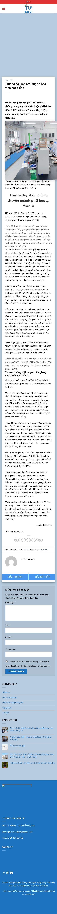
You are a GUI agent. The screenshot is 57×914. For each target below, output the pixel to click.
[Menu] (3, 8)
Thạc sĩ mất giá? (17, 745)
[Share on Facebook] (21, 540)
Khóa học (6, 692)
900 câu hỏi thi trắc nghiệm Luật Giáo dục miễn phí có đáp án (15, 577)
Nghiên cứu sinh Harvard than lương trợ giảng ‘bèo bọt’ (30, 738)
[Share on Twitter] (26, 540)
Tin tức (8, 81)
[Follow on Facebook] (4, 873)
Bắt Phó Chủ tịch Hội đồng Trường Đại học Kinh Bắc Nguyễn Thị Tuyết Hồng (32, 755)
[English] (27, 2)
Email (8, 637)
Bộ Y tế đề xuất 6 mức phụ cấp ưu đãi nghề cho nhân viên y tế (31, 729)
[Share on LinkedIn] (40, 540)
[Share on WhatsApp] (16, 540)
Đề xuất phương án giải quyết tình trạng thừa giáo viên (42, 577)
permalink (44, 549)
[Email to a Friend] (31, 540)
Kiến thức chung (9, 697)
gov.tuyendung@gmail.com (20, 831)
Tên (8, 625)
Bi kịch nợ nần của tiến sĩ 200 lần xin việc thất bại (32, 763)
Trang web (10, 649)
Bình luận (10, 602)
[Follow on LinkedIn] (11, 873)
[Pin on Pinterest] (36, 540)
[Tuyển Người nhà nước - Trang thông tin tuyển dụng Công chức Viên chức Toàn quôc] (28, 8)
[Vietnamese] (29, 2)
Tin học (5, 712)
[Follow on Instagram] (7, 873)
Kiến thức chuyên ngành (12, 702)
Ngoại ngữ (6, 707)
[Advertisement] (28, 46)
